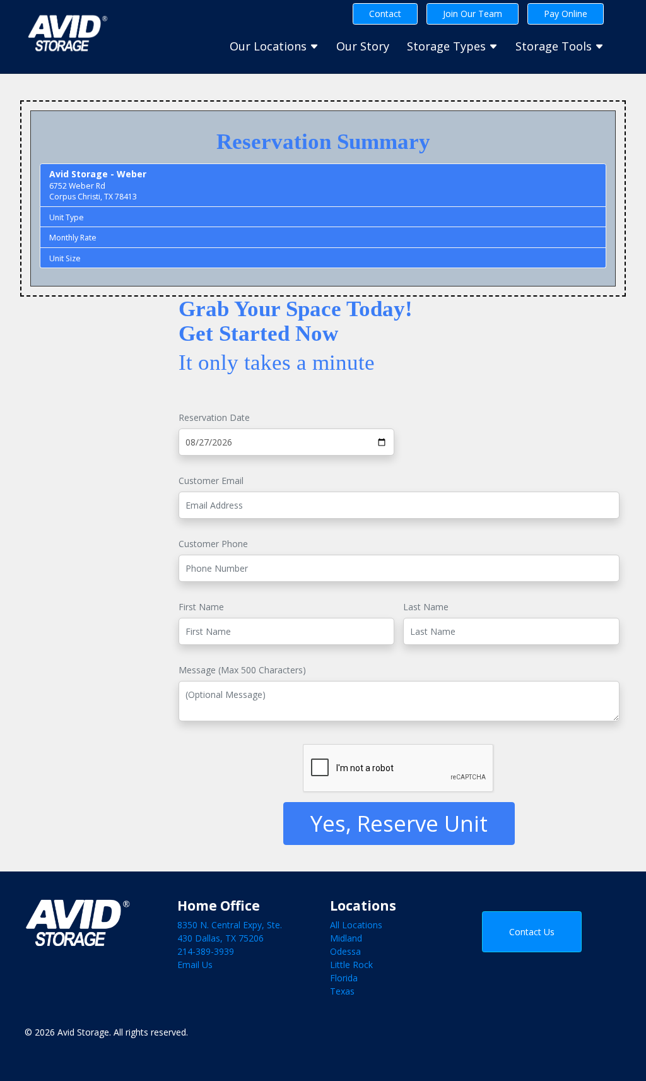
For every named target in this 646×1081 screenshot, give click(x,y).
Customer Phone (213, 544)
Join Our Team (472, 14)
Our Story (362, 46)
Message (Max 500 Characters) (242, 670)
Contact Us (532, 932)
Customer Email (211, 481)
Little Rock (351, 965)
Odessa (345, 951)
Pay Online (565, 14)
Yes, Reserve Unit (399, 823)
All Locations (356, 925)
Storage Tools (555, 46)
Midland (346, 938)
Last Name (426, 607)
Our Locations (270, 46)
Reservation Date (214, 417)
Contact (385, 14)
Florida (344, 978)
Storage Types (448, 46)
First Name (201, 607)
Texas (342, 991)
